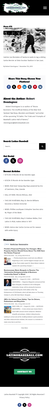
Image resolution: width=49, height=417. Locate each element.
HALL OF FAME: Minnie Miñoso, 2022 (18, 195)
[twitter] (24, 405)
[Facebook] (6, 161)
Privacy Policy (24, 397)
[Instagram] (20, 161)
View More (24, 328)
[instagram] (29, 405)
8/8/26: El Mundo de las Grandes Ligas (19, 180)
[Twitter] (13, 161)
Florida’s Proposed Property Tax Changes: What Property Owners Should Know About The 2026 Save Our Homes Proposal (24, 251)
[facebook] (19, 405)
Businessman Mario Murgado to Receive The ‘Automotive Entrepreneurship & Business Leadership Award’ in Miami (21, 272)
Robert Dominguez (11, 66)
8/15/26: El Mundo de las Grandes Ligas (20, 175)
